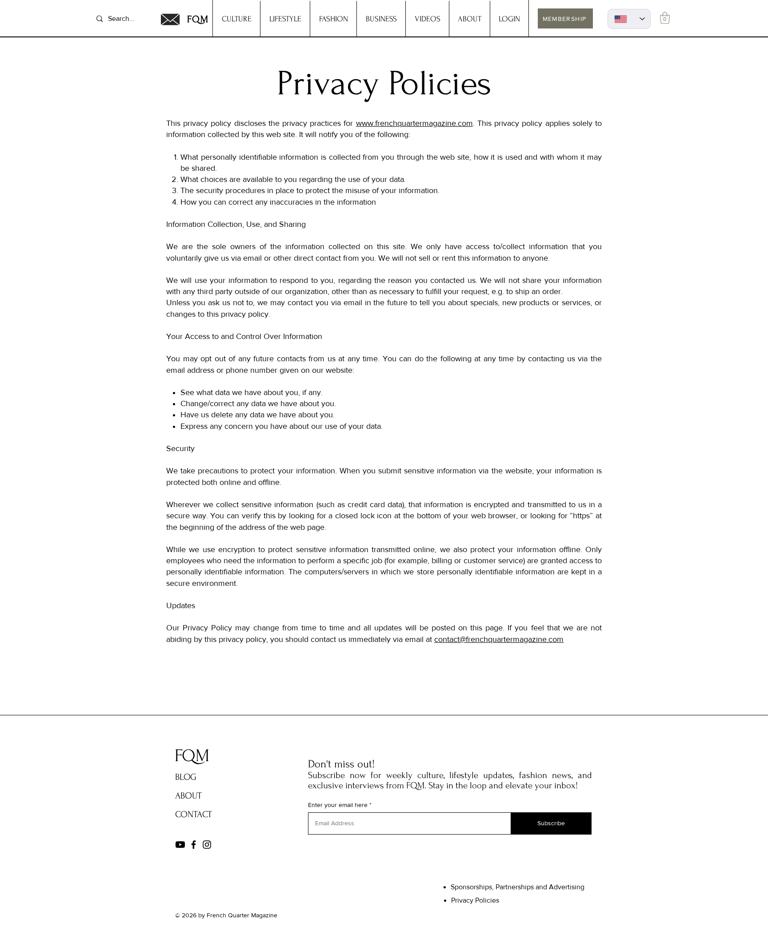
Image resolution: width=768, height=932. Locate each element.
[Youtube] (180, 844)
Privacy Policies (475, 900)
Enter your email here (338, 805)
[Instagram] (206, 844)
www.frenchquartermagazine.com (414, 123)
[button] (665, 18)
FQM (198, 19)
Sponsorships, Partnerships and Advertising (517, 887)
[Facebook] (193, 844)
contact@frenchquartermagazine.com (499, 639)
